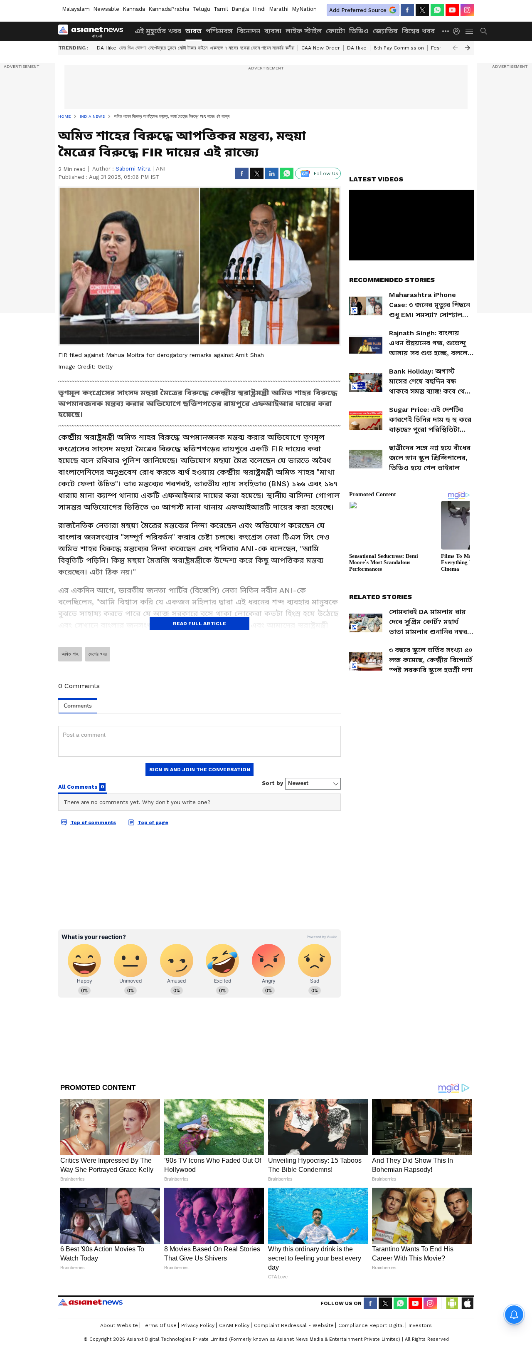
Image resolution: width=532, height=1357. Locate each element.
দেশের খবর (98, 654)
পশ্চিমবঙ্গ (219, 31)
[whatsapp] (437, 10)
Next (467, 47)
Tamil (221, 9)
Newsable (106, 9)
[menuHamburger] (470, 31)
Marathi (278, 9)
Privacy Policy (197, 1325)
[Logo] (93, 31)
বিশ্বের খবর (418, 31)
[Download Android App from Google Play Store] (452, 1303)
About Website (119, 1325)
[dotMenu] (446, 31)
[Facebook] (407, 10)
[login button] (458, 31)
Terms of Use (160, 1325)
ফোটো (335, 31)
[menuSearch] (483, 31)
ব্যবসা (272, 31)
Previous (455, 47)
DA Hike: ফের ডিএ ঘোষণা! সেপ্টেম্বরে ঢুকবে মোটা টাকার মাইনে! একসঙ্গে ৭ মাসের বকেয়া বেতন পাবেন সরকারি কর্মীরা (195, 48)
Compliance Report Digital (371, 1325)
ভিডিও (359, 31)
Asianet (90, 1302)
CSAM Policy (234, 1325)
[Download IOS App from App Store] (467, 1303)
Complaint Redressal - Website (294, 1325)
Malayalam (76, 9)
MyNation (304, 9)
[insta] (467, 10)
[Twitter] (422, 10)
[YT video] (452, 10)
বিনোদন (248, 31)
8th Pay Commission (399, 48)
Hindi (259, 9)
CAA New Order (320, 48)
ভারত (193, 31)
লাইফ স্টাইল (304, 31)
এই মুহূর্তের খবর (158, 31)
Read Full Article (199, 623)
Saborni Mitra (133, 169)
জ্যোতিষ (385, 31)
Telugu (201, 9)
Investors (420, 1325)
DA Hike (357, 48)
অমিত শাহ (70, 654)
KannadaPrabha (168, 9)
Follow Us (326, 173)
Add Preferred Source (358, 10)
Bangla (240, 9)
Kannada (134, 9)
